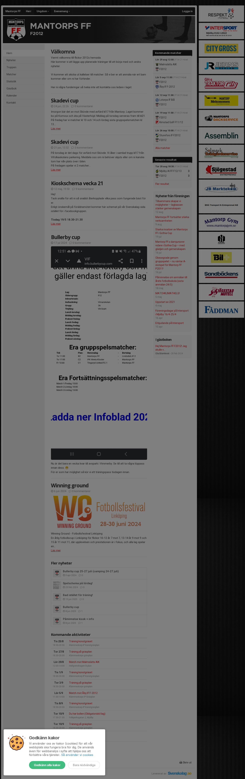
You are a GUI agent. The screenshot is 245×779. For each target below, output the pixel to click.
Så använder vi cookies (77, 755)
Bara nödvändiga (84, 765)
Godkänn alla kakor (47, 765)
